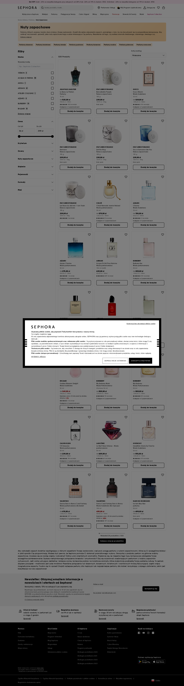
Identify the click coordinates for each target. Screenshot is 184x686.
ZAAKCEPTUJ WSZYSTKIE (140, 360)
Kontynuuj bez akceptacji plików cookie (141, 323)
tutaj (49, 334)
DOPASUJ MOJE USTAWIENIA (115, 360)
